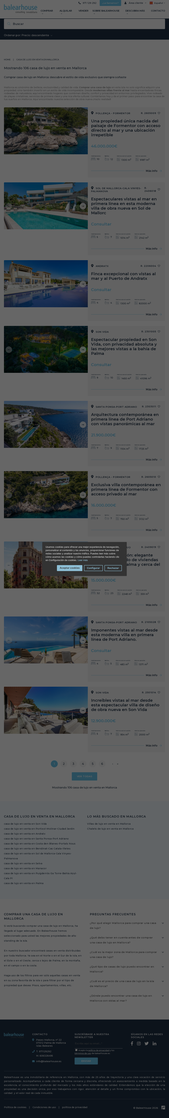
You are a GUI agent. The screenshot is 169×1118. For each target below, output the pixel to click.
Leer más (83, 560)
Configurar (93, 568)
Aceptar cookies (70, 567)
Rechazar (113, 568)
